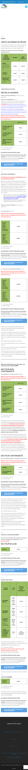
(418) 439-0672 (21, 1)
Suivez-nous (14, 739)
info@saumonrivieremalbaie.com (9, 1)
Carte (15, 99)
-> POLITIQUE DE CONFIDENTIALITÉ (14, 757)
